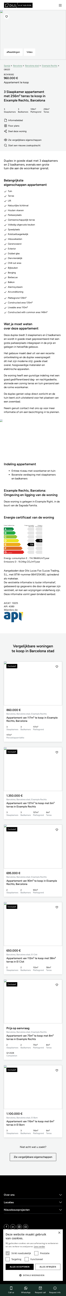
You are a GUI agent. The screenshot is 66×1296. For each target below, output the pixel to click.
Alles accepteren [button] (19, 1266)
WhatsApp (25, 1292)
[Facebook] (6, 1226)
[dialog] (33, 1255)
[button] (57, 683)
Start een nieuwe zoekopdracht (24, 145)
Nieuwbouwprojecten (17, 1209)
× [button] (59, 1233)
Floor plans (13, 125)
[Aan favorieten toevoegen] (6, 16)
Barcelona (17, 65)
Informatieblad (15, 120)
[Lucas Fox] (18, 5)
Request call (40, 1292)
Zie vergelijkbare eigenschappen (24, 139)
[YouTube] (25, 1226)
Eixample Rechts (49, 65)
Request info (55, 1292)
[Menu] (60, 5)
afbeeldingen (13, 52)
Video (30, 52)
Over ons (9, 1194)
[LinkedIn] (12, 1226)
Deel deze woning (17, 131)
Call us (11, 1292)
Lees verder (39, 1246)
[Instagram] (19, 1226)
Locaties (9, 1202)
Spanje (7, 65)
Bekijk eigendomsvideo (33, 443)
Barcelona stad (32, 65)
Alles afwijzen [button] (48, 1266)
